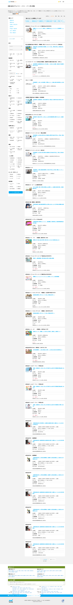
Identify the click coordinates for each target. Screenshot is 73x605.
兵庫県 (51, 586)
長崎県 (50, 592)
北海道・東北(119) (13, 24)
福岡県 (42, 592)
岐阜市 (54, 570)
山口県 (23, 592)
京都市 (13, 575)
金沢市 (49, 591)
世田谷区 (31, 570)
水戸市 (15, 590)
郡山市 (56, 575)
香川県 (26, 592)
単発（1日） (12, 60)
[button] (64, 21)
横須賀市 (13, 571)
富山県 (45, 591)
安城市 (41, 571)
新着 (56, 16)
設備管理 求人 (41, 21)
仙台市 (41, 575)
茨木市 (27, 575)
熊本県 (53, 592)
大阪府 (42, 586)
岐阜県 (26, 591)
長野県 (57, 591)
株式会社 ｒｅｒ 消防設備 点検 (31, 21)
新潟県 (42, 591)
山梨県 (55, 591)
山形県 (42, 590)
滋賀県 (61, 586)
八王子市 (16, 586)
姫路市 (24, 575)
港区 (19, 570)
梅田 (44, 586)
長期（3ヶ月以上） (12, 67)
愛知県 (13, 591)
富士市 (48, 570)
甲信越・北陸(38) (13, 28)
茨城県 (13, 590)
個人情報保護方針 (47, 600)
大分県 (55, 592)
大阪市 (10, 575)
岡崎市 (19, 591)
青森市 (59, 575)
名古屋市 (38, 570)
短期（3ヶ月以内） (20, 64)
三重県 (29, 591)
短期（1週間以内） (20, 61)
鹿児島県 (58, 592)
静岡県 (21, 591)
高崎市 (23, 590)
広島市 (50, 575)
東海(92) (11, 26)
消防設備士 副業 (49, 21)
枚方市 (10, 576)
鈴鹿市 (60, 570)
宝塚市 (30, 575)
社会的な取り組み (34, 600)
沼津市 (51, 570)
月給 (64, 16)
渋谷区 (22, 570)
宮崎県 (61, 592)
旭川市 (53, 575)
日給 (61, 16)
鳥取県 (18, 592)
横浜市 (10, 570)
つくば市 (18, 590)
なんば (48, 586)
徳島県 (31, 592)
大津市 (33, 575)
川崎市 (28, 570)
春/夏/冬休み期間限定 (20, 67)
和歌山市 (19, 575)
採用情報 (38, 600)
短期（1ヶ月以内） (12, 64)
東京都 (13, 586)
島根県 (21, 592)
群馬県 (21, 590)
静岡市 (45, 570)
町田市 (19, 586)
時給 (58, 16)
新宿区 (13, 570)
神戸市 (16, 575)
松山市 (47, 575)
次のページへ (52, 559)
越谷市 (16, 571)
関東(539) (12, 20)
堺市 (22, 575)
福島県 (45, 590)
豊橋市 (38, 571)
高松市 (28, 592)
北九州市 (38, 576)
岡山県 (16, 592)
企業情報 (25, 600)
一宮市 (44, 571)
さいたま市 (16, 570)
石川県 (47, 591)
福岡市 (44, 575)
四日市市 (57, 570)
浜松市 (42, 570)
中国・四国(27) (13, 32)
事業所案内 (29, 600)
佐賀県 (48, 592)
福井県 (52, 591)
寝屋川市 (13, 576)
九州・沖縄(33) (13, 30)
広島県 (13, 592)
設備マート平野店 (57, 21)
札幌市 (38, 575)
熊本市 (42, 576)
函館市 (62, 575)
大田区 (10, 571)
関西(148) (12, 22)
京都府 (58, 586)
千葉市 (25, 570)
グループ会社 (42, 600)
